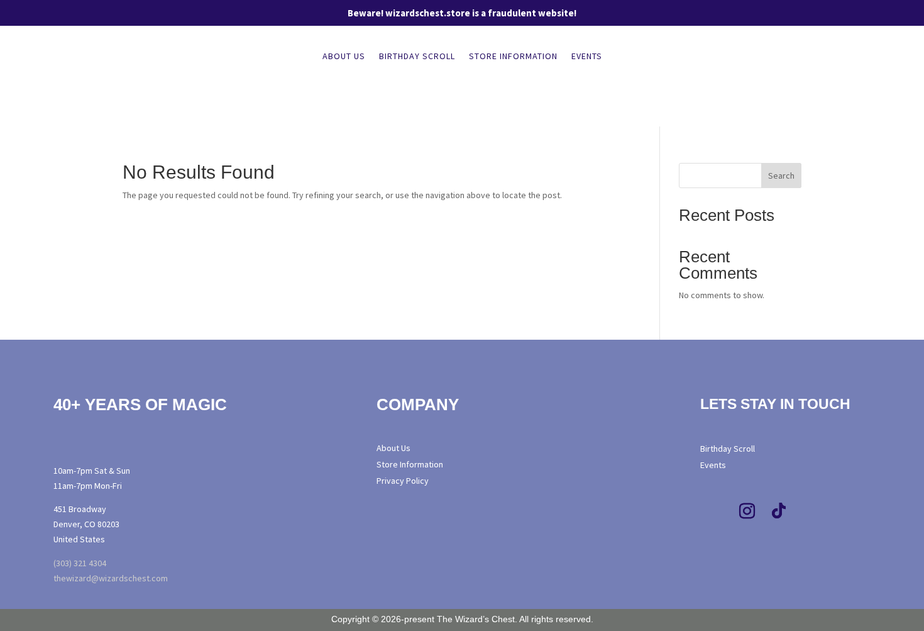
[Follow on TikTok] (779, 511)
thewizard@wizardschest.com (110, 578)
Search (781, 175)
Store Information (513, 57)
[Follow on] (836, 511)
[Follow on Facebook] (716, 511)
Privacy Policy (403, 480)
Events (586, 57)
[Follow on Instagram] (747, 511)
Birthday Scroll (417, 57)
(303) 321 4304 (79, 563)
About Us (343, 57)
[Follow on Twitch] (810, 511)
